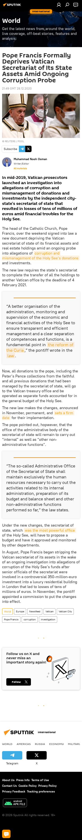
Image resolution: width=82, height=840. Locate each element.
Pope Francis (11, 619)
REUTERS (10, 141)
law (10, 355)
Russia (40, 744)
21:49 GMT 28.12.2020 (17, 88)
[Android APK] (15, 803)
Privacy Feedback (13, 791)
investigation (48, 619)
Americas (24, 744)
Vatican (49, 611)
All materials (20, 168)
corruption (30, 619)
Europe (20, 611)
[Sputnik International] (12, 6)
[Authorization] (59, 4)
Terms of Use (40, 780)
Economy (56, 744)
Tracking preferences (41, 791)
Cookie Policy (28, 786)
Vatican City (65, 611)
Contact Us (9, 786)
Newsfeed (34, 611)
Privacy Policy (47, 786)
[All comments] (6, 834)
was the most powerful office (50, 530)
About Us (8, 780)
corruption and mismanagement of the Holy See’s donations (40, 255)
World (7, 611)
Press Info (23, 780)
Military (74, 744)
